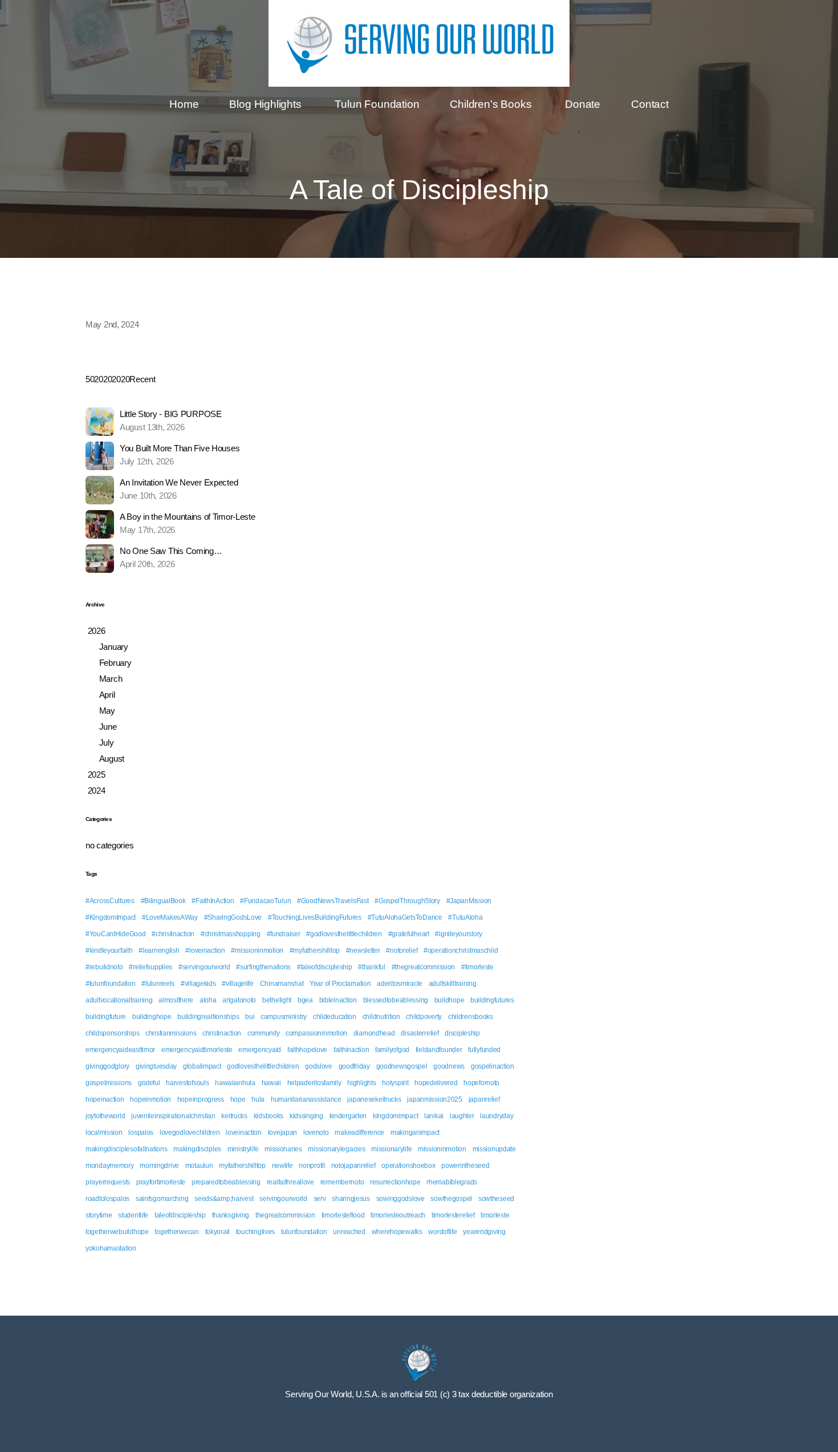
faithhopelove (307, 1050)
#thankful (371, 967)
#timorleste (477, 967)
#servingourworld (204, 967)
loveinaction (244, 1132)
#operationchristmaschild (461, 950)
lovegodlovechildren (190, 1132)
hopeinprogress (200, 1099)
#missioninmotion (257, 950)
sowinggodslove (400, 1199)
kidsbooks (268, 1116)
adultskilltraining (453, 984)
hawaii (271, 1083)
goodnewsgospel (402, 1066)
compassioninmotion (316, 1033)
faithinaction (351, 1050)
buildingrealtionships (208, 1017)
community (263, 1033)
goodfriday (354, 1066)
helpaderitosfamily (314, 1083)
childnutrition (381, 1017)
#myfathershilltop (315, 950)
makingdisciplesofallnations (126, 1149)
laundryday (496, 1116)
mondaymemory (110, 1166)
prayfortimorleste (160, 1182)
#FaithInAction (213, 901)
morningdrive (159, 1166)
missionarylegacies (336, 1149)
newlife (282, 1166)
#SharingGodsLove (233, 917)
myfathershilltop (242, 1166)
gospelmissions (109, 1083)
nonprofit (311, 1166)
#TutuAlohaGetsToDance (405, 917)
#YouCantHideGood (116, 934)
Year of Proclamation (340, 984)
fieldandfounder (439, 1050)
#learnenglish (159, 950)
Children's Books (492, 104)
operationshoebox (408, 1166)
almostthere (175, 1000)
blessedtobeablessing (395, 1000)
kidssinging (306, 1116)
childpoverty (424, 1017)
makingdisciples (197, 1149)
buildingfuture (106, 1017)
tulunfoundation (304, 1232)
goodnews (449, 1066)
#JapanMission (468, 901)
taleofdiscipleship (180, 1215)
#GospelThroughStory (407, 901)
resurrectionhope (395, 1182)
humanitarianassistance (306, 1099)
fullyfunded (484, 1050)
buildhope (449, 1000)
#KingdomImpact (111, 917)
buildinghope (152, 1017)
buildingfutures (492, 1000)
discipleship (462, 1033)
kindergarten (348, 1116)
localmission (104, 1132)
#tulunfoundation (111, 984)
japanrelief (484, 1099)
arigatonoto (239, 1000)
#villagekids (198, 984)
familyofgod (392, 1050)
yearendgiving (484, 1232)
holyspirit (395, 1083)
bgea (305, 1000)
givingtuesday (156, 1066)
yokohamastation (111, 1248)
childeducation (334, 1017)
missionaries (283, 1149)
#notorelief (401, 950)
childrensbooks (470, 1017)
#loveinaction (205, 950)
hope (238, 1099)
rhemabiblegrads (451, 1182)
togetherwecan (176, 1232)
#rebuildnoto (104, 967)
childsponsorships (112, 1033)
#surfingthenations (263, 967)
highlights (361, 1083)
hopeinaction (105, 1099)
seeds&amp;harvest (223, 1199)
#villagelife (238, 984)
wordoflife (442, 1232)
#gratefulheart (408, 934)
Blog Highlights (266, 104)
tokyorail (217, 1232)
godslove (318, 1066)
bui (249, 1017)
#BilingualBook (163, 901)
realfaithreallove (290, 1182)
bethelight (276, 1000)
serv (320, 1199)
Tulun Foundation (377, 104)
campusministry (284, 1017)
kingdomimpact (395, 1116)
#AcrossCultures (110, 901)
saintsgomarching (162, 1199)
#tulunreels (157, 984)
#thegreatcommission (423, 967)
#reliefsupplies (150, 967)
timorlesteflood (343, 1215)
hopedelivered (435, 1083)
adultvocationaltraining (119, 1000)
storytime (99, 1215)
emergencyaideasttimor (120, 1050)
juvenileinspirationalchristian (173, 1116)
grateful (149, 1083)
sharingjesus (351, 1199)
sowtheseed (496, 1199)
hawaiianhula (235, 1083)
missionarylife (391, 1149)
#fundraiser (283, 934)
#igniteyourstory (458, 934)
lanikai (434, 1116)
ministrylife (243, 1149)
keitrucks (234, 1116)
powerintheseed (465, 1166)
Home (183, 104)
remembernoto (342, 1182)
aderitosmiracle (399, 984)
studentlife (133, 1215)
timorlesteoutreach (398, 1215)
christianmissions (170, 1033)
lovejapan (282, 1132)
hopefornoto (481, 1083)
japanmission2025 (434, 1099)
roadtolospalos (107, 1199)
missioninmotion (442, 1149)
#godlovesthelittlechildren (344, 934)
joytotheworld (105, 1116)
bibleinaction (338, 1000)
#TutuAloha (465, 917)
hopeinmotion (150, 1099)
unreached (349, 1232)
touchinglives (255, 1232)
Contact (650, 104)
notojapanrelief (353, 1166)
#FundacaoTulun (265, 901)
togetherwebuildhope (117, 1232)
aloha (208, 1000)
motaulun (199, 1166)
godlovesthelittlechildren (263, 1066)
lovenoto (316, 1132)
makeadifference (359, 1132)
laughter (462, 1116)
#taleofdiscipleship (324, 967)
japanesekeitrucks (374, 1099)
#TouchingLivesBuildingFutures (314, 917)
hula (258, 1099)
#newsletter (363, 950)
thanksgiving (231, 1215)
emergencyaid (259, 1050)
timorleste (495, 1215)
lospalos (140, 1132)
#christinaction (173, 934)
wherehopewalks (397, 1232)
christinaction (221, 1033)
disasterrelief (419, 1033)
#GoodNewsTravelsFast (332, 901)
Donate (582, 104)
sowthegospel (451, 1199)
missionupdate (494, 1149)
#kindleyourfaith (109, 950)
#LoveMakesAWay (170, 917)
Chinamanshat (282, 984)
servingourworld (283, 1199)
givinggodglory (107, 1066)
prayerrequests (108, 1182)
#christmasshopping (231, 934)
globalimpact (202, 1066)
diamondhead (374, 1033)
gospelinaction (492, 1066)
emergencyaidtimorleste (197, 1050)
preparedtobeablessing (226, 1182)
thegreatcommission (285, 1215)
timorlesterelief (453, 1215)
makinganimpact (415, 1132)
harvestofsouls (187, 1083)
